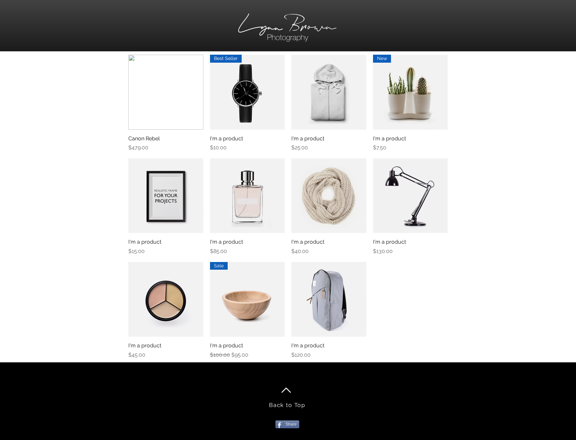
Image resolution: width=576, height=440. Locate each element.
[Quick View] (165, 92)
